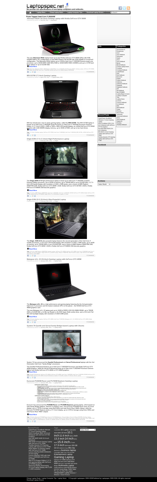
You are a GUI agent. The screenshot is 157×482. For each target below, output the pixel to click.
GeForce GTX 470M (42, 418)
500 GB (56, 448)
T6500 (70, 469)
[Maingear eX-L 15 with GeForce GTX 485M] (61, 282)
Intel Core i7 (61, 463)
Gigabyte (119, 85)
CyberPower (120, 72)
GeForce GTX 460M (61, 251)
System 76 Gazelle (59, 375)
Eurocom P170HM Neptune (54, 417)
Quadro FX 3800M (60, 419)
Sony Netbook (121, 119)
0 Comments (90, 72)
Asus (118, 60)
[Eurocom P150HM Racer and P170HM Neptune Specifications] (61, 393)
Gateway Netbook (122, 83)
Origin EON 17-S (48, 194)
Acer (118, 53)
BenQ (118, 63)
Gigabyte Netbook (122, 87)
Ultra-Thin (59, 471)
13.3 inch (59, 438)
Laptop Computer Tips (74, 12)
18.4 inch (32, 69)
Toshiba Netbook (122, 124)
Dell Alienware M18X (70, 69)
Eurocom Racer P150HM (76, 417)
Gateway (119, 82)
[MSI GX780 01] (61, 100)
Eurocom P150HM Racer (41, 417)
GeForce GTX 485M (71, 251)
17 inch (72, 442)
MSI (61, 77)
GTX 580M (29, 70)
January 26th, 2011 (46, 261)
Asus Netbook (121, 61)
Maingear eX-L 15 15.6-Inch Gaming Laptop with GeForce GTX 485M (54, 259)
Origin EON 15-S (45, 252)
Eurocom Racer (65, 417)
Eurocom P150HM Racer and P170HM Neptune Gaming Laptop (52, 381)
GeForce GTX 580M (89, 69)
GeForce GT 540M (60, 460)
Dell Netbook (120, 75)
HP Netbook (120, 90)
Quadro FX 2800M (50, 419)
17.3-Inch (32, 132)
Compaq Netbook (122, 70)
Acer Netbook (121, 54)
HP (118, 89)
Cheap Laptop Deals (56, 12)
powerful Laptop (54, 252)
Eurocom (119, 77)
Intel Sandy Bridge (36, 252)
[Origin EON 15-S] (61, 221)
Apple (118, 58)
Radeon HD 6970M (69, 70)
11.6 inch (64, 435)
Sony (118, 118)
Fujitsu (119, 78)
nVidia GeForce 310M (60, 467)
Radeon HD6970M (63, 252)
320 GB (74, 445)
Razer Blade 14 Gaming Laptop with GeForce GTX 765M (39, 449)
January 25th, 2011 (46, 327)
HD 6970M (35, 70)
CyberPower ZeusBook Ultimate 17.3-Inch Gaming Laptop (106, 120)
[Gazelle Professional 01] (61, 344)
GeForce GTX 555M (48, 132)
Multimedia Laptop (66, 465)
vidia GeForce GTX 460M (86, 252)
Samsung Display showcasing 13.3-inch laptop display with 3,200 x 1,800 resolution (40, 467)
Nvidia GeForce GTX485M (37, 194)
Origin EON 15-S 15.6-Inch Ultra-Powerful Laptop (46, 199)
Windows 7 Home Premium (62, 474)
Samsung (119, 114)
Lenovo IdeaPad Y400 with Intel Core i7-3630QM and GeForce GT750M (39, 457)
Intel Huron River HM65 (86, 418)
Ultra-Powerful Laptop (74, 252)
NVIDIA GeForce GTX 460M (77, 192)
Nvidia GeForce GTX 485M (36, 375)
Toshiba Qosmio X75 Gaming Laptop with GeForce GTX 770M (106, 138)
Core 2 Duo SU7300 (69, 452)
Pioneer (119, 111)
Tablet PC (120, 121)
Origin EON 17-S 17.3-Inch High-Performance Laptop (48, 139)
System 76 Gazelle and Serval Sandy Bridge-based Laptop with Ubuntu (55, 326)
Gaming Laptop (79, 69)
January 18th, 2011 (46, 383)
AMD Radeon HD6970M (41, 192)
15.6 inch (32, 251)
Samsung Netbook (122, 116)
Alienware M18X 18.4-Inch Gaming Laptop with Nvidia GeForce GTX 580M (56, 18)
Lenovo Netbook (121, 102)
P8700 (69, 467)
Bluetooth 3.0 (57, 450)
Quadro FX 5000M (70, 419)
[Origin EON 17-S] (61, 160)
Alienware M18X (39, 69)
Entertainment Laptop (63, 454)
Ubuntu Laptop (77, 375)
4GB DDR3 (57, 433)
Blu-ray (71, 448)
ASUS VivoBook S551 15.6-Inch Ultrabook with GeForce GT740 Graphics (106, 125)
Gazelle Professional (35, 374)
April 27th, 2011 (44, 77)
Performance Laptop (58, 194)
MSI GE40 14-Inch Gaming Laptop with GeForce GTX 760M (106, 133)
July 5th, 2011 (44, 20)
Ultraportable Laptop (62, 473)
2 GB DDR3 (57, 430)
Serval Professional (49, 375)
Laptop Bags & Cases (123, 94)
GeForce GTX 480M (53, 418)
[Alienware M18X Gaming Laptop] (61, 39)
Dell (118, 73)
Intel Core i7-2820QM (59, 132)
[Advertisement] (114, 29)
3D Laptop (65, 430)
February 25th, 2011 (46, 140)
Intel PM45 (67, 463)
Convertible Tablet (58, 452)
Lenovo (119, 101)
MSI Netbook (120, 107)
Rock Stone (120, 113)
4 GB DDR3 (72, 430)
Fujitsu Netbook (121, 80)
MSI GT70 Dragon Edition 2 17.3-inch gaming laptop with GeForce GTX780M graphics (40, 462)
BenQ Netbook (121, 65)
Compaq (119, 68)
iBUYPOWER (121, 92)
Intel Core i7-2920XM (44, 70)
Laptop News (41, 12)
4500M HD (62, 448)
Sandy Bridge (64, 469)
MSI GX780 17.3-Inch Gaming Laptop (41, 75)
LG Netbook (120, 104)
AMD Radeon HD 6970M (49, 69)
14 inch (69, 438)
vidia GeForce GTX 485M (33, 253)
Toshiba (119, 123)
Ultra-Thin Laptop (67, 471)
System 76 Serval (68, 375)
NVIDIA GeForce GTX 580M (57, 70)
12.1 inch (74, 436)
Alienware (54, 20)
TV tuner (66, 194)
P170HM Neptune (40, 419)
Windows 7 (73, 473)
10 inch (64, 433)
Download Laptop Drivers (95, 12)
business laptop (68, 450)
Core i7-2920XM (60, 69)
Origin (56, 140)
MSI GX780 (79, 132)
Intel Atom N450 (62, 461)
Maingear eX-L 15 (69, 319)
